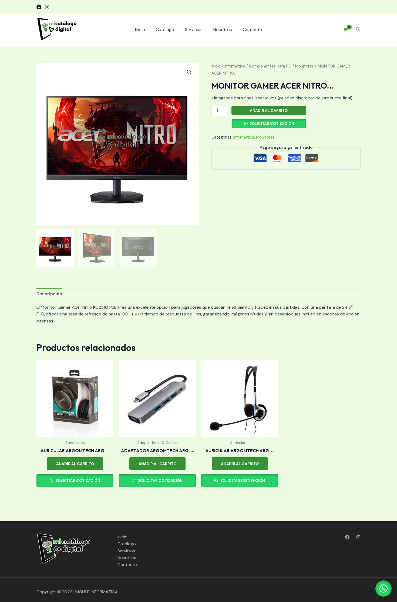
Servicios (194, 29)
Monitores (304, 66)
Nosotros (222, 29)
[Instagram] (47, 7)
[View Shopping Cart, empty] (343, 30)
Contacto (252, 29)
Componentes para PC (270, 66)
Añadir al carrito (269, 110)
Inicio (140, 29)
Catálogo (165, 29)
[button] (358, 29)
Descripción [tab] (49, 294)
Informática (234, 66)
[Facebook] (38, 7)
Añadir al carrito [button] (75, 463)
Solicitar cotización (272, 123)
